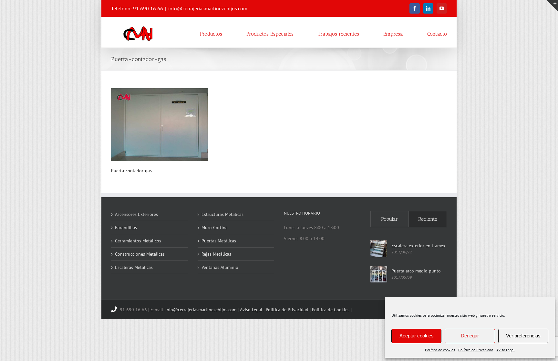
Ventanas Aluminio (220, 267)
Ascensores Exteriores (136, 214)
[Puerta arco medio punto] (378, 274)
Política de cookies (440, 349)
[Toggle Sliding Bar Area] (552, 6)
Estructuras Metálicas (222, 214)
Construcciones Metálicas (140, 254)
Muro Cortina (215, 227)
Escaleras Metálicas (134, 267)
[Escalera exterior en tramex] (378, 248)
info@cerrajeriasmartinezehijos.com (207, 8)
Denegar (470, 335)
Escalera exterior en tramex (418, 246)
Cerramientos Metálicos (138, 241)
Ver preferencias (523, 335)
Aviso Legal (505, 349)
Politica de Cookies (330, 310)
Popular (389, 219)
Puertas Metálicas (219, 241)
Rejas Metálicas (216, 254)
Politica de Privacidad (287, 310)
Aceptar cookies (416, 335)
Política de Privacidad (475, 349)
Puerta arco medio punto (416, 271)
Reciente (427, 219)
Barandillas (126, 227)
